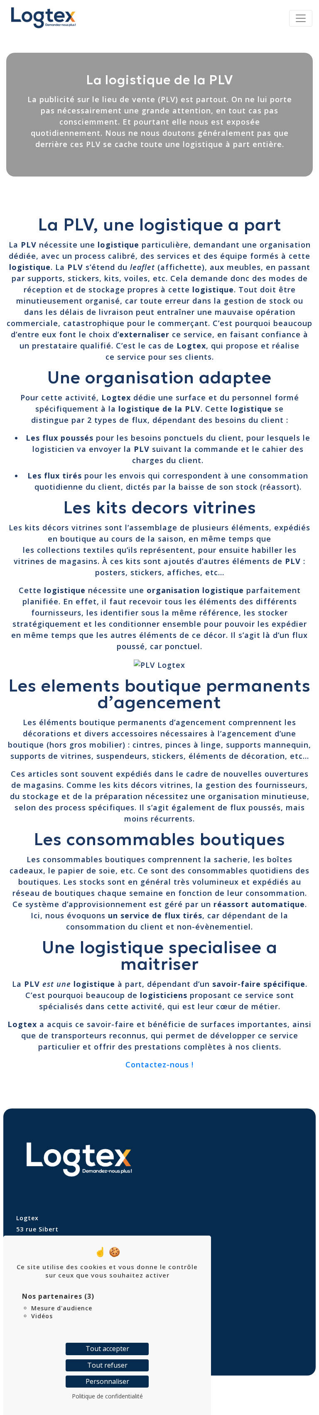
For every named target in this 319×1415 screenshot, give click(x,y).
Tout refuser (107, 1365)
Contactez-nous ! (159, 1064)
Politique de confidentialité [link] (107, 1396)
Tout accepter (107, 1348)
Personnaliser (107, 1381)
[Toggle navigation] (300, 18)
